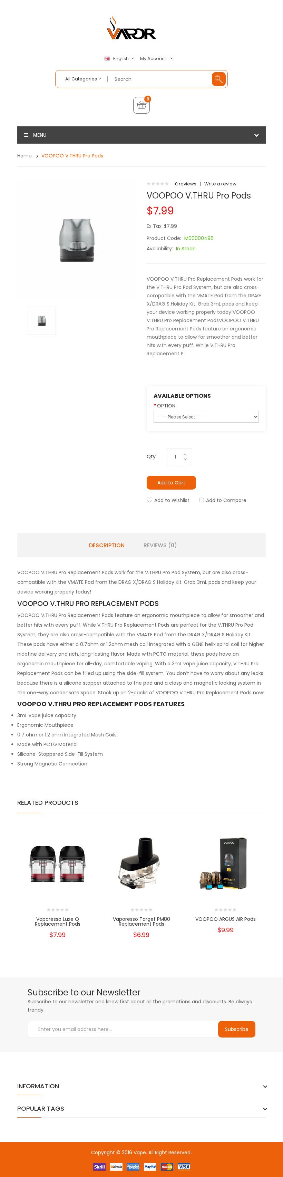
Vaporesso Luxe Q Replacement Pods (57, 921)
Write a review (220, 184)
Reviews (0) (160, 545)
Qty (151, 456)
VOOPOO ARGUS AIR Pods (225, 919)
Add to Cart (171, 482)
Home (24, 155)
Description (107, 545)
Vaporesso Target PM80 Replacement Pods (141, 921)
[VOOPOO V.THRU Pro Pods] (42, 320)
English (121, 59)
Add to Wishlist (171, 500)
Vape (140, 1152)
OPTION (166, 405)
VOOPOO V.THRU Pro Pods (72, 155)
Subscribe (236, 1029)
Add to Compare (226, 500)
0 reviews (185, 184)
